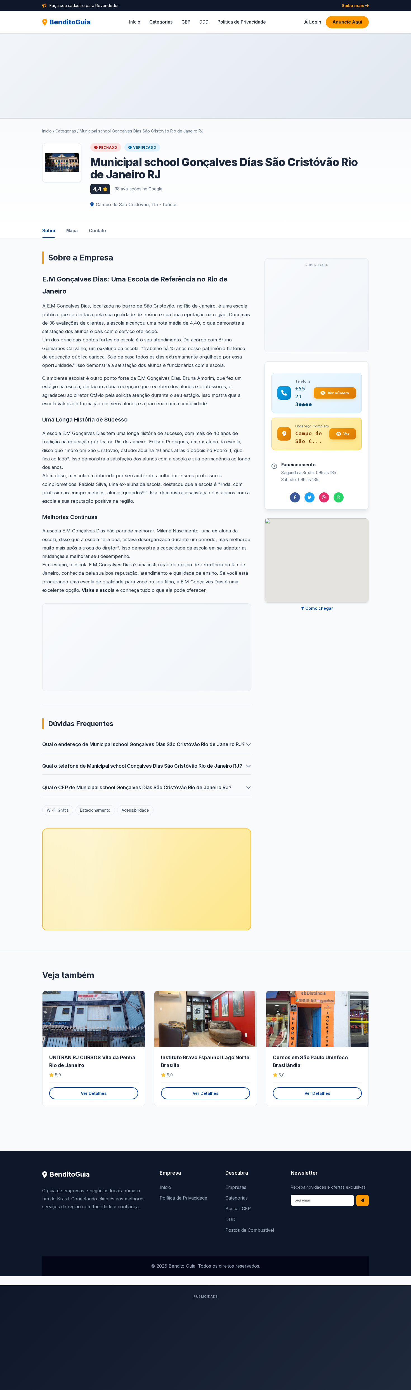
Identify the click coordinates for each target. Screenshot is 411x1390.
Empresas (235, 1187)
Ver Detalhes (94, 1093)
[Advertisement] (205, 76)
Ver (346, 434)
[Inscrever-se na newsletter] (362, 1200)
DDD (204, 22)
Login (314, 22)
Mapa (72, 230)
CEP (185, 22)
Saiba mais (353, 5)
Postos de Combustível (249, 1230)
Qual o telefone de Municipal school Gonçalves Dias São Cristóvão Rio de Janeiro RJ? (142, 766)
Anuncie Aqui (347, 22)
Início (134, 22)
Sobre (48, 230)
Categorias (161, 22)
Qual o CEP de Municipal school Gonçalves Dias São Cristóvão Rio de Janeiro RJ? (137, 787)
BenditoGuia (70, 22)
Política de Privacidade (242, 22)
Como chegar (318, 608)
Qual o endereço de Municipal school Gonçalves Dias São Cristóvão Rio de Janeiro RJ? (143, 744)
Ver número (338, 393)
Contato (97, 230)
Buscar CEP (238, 1208)
